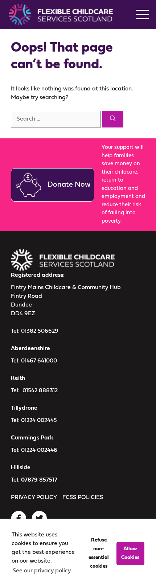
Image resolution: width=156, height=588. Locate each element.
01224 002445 (39, 420)
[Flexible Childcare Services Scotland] (58, 14)
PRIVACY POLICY (34, 497)
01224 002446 (39, 450)
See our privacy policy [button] (42, 571)
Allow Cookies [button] (130, 553)
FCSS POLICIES (82, 497)
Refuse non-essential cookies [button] (99, 553)
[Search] (112, 119)
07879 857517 (39, 480)
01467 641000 (39, 361)
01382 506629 (39, 331)
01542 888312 (40, 391)
